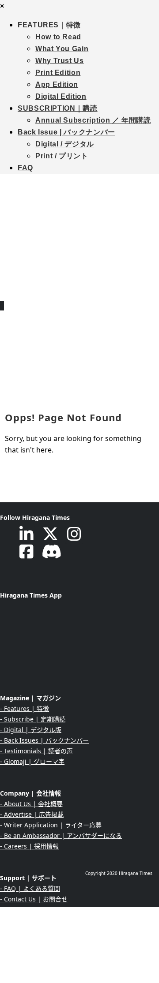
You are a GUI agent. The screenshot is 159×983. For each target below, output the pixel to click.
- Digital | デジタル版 (30, 729)
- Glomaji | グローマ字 (32, 761)
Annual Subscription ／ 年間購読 (93, 120)
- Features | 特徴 (24, 708)
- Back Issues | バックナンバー (44, 740)
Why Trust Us (59, 60)
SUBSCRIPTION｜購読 (58, 108)
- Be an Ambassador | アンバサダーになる (61, 835)
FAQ (25, 168)
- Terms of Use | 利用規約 (37, 962)
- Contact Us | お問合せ (34, 899)
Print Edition (57, 72)
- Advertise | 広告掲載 (32, 814)
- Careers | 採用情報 (29, 846)
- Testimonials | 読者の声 (36, 751)
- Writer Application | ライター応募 (51, 825)
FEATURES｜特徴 (49, 25)
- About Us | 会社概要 (31, 804)
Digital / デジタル (64, 144)
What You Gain (61, 48)
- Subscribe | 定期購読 (32, 719)
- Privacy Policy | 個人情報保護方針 (50, 941)
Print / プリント (61, 156)
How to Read (58, 37)
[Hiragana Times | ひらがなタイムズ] (79, 231)
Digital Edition (61, 96)
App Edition (56, 84)
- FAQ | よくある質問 (30, 888)
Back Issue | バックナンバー (66, 132)
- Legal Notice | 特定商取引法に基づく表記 (61, 952)
